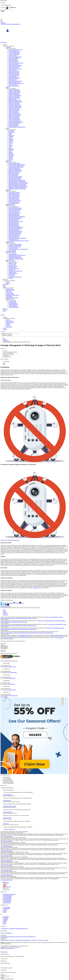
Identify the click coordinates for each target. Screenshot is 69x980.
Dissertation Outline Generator (9, 806)
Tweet (22, 603)
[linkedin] (6, 605)
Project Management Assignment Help (17, 180)
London (5, 921)
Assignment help (15, 540)
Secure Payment (4, 937)
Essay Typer (5, 823)
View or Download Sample (6, 836)
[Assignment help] (34, 41)
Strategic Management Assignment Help (17, 185)
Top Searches (3, 892)
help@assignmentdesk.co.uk (22, 928)
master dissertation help (9, 637)
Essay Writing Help (7, 897)
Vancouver (5, 614)
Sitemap (46, 940)
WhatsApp (10, 603)
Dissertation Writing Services (9, 894)
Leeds (4, 924)
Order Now (3, 540)
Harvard (5, 612)
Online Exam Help (7, 900)
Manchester (5, 917)
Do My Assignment (7, 896)
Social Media (3, 935)
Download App (4, 930)
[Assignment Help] (34, 18)
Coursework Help (7, 901)
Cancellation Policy (26, 940)
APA (4, 610)
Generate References (7, 812)
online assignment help (57, 635)
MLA (4, 611)
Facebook (4, 603)
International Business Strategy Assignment (18, 183)
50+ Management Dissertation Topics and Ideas (19, 240)
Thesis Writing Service (8, 895)
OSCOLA (5, 613)
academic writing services (26, 635)
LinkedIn (17, 603)
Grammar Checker (7, 817)
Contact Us (12, 940)
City (1, 914)
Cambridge (5, 919)
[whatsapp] (4, 605)
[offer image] (34, 773)
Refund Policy (18, 940)
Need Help (3, 926)
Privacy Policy (34, 940)
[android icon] (9, 933)
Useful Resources (4, 905)
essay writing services (23, 636)
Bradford (5, 920)
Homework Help (6, 902)
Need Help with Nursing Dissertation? (17, 216)
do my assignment (59, 637)
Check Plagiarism (7, 800)
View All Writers (4, 696)
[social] (4, 936)
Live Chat (7, 889)
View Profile (9, 666)
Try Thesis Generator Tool (8, 829)
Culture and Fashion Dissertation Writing (17, 238)
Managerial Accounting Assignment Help (17, 187)
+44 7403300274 (4, 928)
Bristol (4, 922)
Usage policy (41, 940)
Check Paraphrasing (7, 794)
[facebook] (2, 605)
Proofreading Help (7, 899)
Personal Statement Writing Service (16, 83)
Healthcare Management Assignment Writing (18, 182)
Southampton (6, 916)
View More (25, 831)
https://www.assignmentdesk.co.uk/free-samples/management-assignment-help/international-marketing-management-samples (32, 617)
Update (2, 977)
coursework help (36, 587)
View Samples (9, 540)
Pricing (6, 883)
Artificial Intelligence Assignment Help (17, 127)
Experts (4, 910)
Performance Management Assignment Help (18, 186)
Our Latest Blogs (7, 907)
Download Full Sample (5, 606)
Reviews (18, 947)
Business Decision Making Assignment (17, 164)
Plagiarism (6, 882)
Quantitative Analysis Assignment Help (17, 181)
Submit (2, 11)
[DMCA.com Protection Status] (7, 948)
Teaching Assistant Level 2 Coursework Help (18, 249)
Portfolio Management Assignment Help (17, 188)
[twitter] (8, 605)
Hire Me (14, 666)
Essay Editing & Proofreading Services (17, 255)
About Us (5, 909)
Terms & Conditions (5, 940)
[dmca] (16, 656)
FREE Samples (6, 908)
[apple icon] (3, 933)
